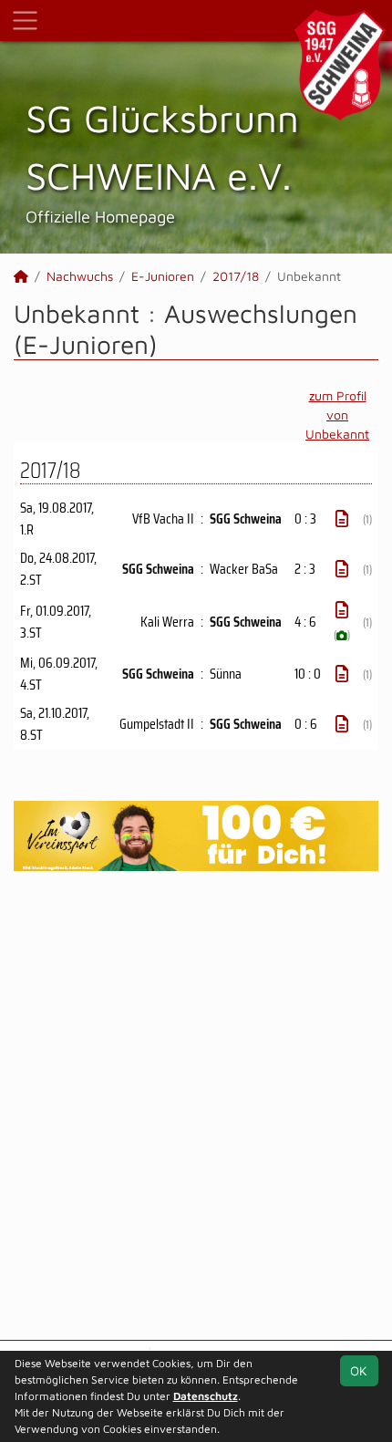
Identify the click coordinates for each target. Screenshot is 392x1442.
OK (358, 1370)
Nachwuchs (79, 276)
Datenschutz (205, 1396)
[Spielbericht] (341, 519)
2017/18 (235, 276)
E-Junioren (162, 276)
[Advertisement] (196, 1105)
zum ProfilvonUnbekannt (337, 414)
